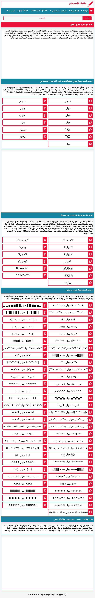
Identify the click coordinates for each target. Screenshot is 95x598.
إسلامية (75, 11)
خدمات (11, 11)
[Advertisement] (47, 58)
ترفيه (85, 11)
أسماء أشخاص (59, 11)
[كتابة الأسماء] (91, 11)
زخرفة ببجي (22, 11)
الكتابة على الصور (39, 11)
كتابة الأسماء (77, 4)
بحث (87, 18)
